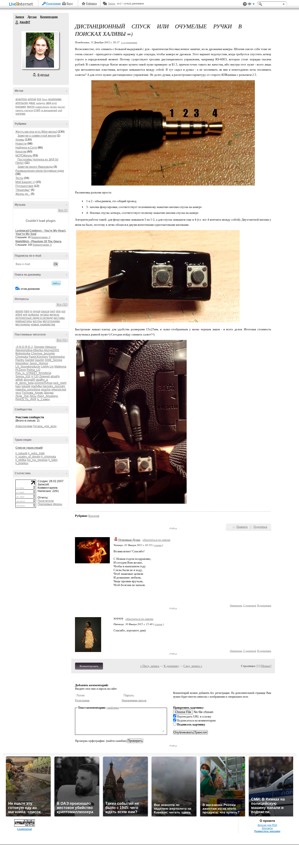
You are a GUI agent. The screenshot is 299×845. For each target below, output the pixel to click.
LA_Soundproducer (27, 366)
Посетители (46, 501)
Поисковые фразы (50, 504)
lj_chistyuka (48, 456)
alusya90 (29, 379)
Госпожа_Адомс (32, 392)
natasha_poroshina (27, 389)
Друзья (32, 16)
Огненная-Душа (129, 540)
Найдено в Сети (26, 147)
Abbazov (50, 347)
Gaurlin (39, 360)
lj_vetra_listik (36, 453)
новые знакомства (43, 324)
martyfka (36, 386)
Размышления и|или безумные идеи (39, 170)
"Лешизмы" (22, 190)
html (26, 311)
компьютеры (23, 321)
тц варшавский (49, 110)
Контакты (267, 828)
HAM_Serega (53, 360)
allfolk (19, 379)
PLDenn (20, 370)
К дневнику (171, 666)
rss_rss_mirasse (37, 460)
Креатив (20, 151)
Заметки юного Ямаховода (35, 166)
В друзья (43, 74)
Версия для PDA (267, 825)
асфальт (33, 314)
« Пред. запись (149, 666)
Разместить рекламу (267, 831)
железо (54, 314)
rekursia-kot (58, 389)
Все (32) (62, 304)
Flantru (19, 360)
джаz (32, 103)
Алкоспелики (23, 426)
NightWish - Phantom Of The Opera (38, 241)
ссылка (158, 545)
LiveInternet (22, 4)
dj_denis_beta (24, 383)
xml (25, 314)
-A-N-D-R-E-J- (24, 347)
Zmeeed (44, 376)
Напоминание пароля (134, 700)
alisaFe (55, 376)
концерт (20, 106)
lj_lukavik (21, 453)
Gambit (29, 360)
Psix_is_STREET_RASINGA (33, 373)
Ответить (236, 605)
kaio (18, 386)
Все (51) (62, 340)
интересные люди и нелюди (34, 318)
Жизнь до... (22, 194)
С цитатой (249, 605)
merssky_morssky (54, 386)
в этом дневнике (29, 289)
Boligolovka (22, 353)
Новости (21, 143)
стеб (37, 110)
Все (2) (63, 210)
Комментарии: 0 (40, 237)
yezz (18, 392)
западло (40, 103)
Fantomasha (57, 356)
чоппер (20, 113)
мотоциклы (22, 324)
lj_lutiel (52, 460)
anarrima (21, 99)
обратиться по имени (156, 540)
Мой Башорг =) (25, 182)
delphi (19, 311)
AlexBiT (17, 22)
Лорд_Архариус (47, 396)
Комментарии (49, 16)
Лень (44, 99)
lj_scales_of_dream (27, 456)
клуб (54, 103)
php (58, 311)
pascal (45, 311)
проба (53, 107)
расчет (61, 107)
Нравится (242, 526)
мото (31, 106)
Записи (19, 16)
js (31, 311)
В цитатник (264, 605)
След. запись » (192, 666)
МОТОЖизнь (23, 155)
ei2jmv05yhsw (43, 383)
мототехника (51, 321)
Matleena (60, 366)
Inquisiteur (22, 363)
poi (63, 311)
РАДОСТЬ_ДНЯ (25, 399)
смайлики (113, 707)
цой (60, 110)
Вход (70, 3)
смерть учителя (24, 110)
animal (32, 99)
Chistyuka (21, 356)
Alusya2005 (51, 350)
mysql (36, 311)
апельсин (21, 103)
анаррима (54, 99)
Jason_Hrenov (38, 363)
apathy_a (42, 379)
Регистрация (53, 3)
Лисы (32, 396)
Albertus (38, 350)
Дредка (48, 392)
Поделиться (260, 526)
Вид (251, 5)
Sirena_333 (22, 376)
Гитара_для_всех (45, 426)
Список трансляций (29, 447)
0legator (39, 347)
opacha (45, 389)
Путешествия (24, 186)
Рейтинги (91, 3)
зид (48, 103)
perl (52, 311)
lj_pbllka (20, 460)
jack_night (59, 383)
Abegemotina (23, 350)
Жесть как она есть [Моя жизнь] (36, 131)
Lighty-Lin (47, 366)
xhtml (18, 314)
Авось (111, 3)
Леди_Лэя (22, 396)
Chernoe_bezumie (43, 353)
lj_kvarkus (21, 463)
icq (39, 99)
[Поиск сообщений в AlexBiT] (56, 283)
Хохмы (19, 139)
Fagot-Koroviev (38, 356)
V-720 (35, 376)
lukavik (25, 386)
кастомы (59, 318)
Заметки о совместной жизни (37, 135)
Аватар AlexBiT (39, 50)
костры (37, 321)
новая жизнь (42, 107)
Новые (266, 666)
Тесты (19, 178)
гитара (44, 314)
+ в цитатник (129, 42)
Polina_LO (33, 370)
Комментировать (89, 666)
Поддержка (245, 4)
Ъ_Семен (43, 399)
